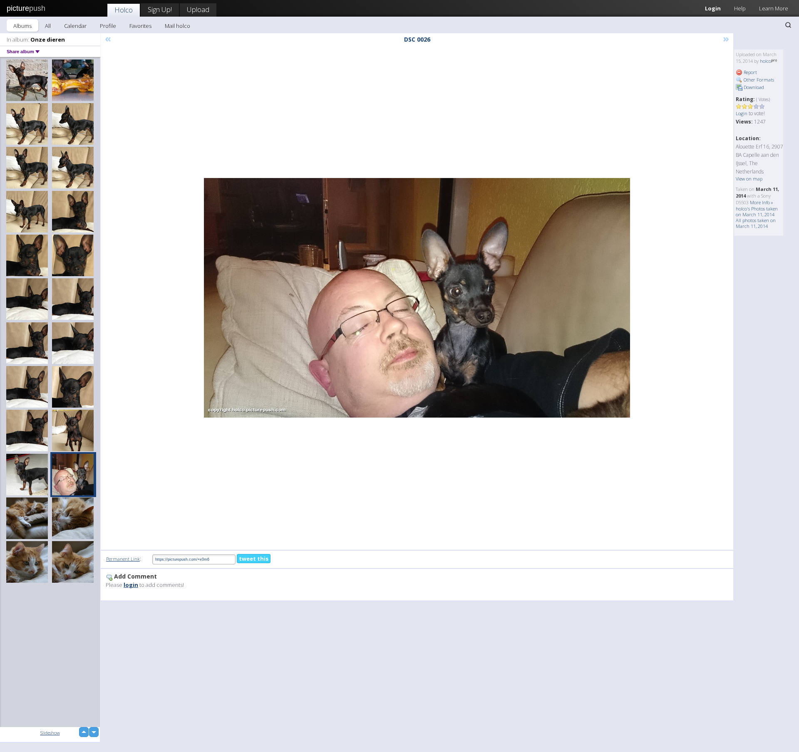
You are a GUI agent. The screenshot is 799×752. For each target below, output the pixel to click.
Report (749, 72)
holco (765, 61)
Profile (108, 26)
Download (753, 87)
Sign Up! (160, 9)
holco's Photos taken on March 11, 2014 (757, 211)
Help (740, 8)
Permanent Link (123, 559)
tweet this (253, 558)
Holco (123, 10)
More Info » (761, 202)
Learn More (773, 8)
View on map (749, 179)
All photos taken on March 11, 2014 (756, 223)
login (131, 585)
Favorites (140, 26)
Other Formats (758, 80)
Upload (198, 9)
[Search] (788, 25)
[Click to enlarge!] (417, 298)
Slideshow (50, 733)
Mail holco (177, 26)
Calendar (75, 26)
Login (713, 8)
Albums (22, 26)
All (48, 26)
